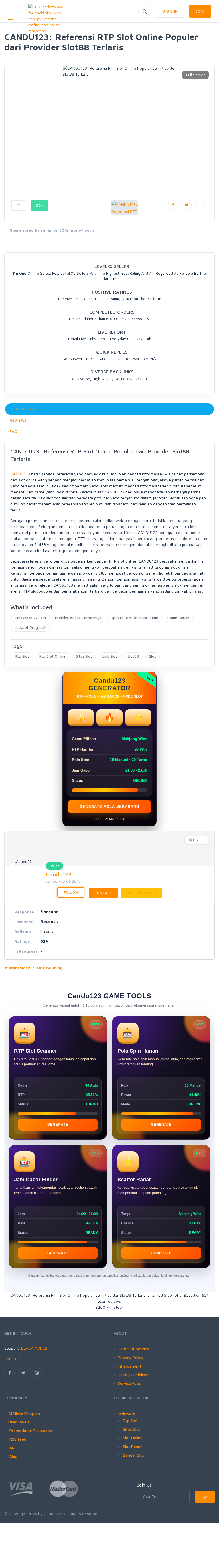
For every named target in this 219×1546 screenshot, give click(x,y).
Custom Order (141, 893)
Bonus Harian (178, 617)
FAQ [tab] (14, 431)
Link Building (50, 967)
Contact (103, 893)
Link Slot (109, 656)
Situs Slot (84, 656)
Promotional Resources (30, 1430)
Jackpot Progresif (30, 627)
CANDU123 (20, 473)
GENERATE (57, 1125)
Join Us (144, 1484)
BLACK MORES (34, 1348)
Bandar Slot (133, 1455)
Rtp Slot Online (52, 656)
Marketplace (17, 967)
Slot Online (133, 1437)
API (11, 1447)
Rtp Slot (22, 656)
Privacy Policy (130, 1357)
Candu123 (59, 874)
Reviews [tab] (18, 420)
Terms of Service (133, 1348)
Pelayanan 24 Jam (30, 617)
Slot (152, 656)
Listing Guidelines (133, 1374)
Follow (71, 892)
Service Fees (129, 1383)
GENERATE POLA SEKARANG (109, 806)
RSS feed (17, 1439)
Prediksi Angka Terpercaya (78, 617)
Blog (12, 1456)
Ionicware (126, 1413)
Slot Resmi (132, 1446)
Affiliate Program (24, 1413)
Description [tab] (23, 409)
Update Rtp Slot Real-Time (134, 617)
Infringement (129, 1366)
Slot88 (133, 656)
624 (39, 205)
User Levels (18, 1421)
